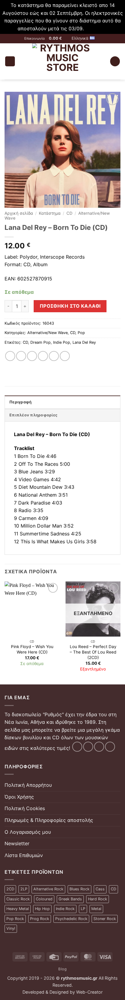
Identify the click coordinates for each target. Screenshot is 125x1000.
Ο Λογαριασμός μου (28, 832)
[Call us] (110, 747)
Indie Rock (65, 908)
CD (69, 213)
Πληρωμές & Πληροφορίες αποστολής (49, 820)
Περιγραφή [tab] (20, 402)
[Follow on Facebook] (77, 747)
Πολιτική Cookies (25, 808)
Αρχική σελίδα (19, 213)
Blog (62, 969)
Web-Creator (89, 992)
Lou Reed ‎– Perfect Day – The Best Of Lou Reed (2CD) (93, 652)
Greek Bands (70, 899)
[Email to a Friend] (43, 356)
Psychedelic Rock (71, 918)
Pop (81, 332)
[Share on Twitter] (32, 356)
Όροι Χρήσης (19, 797)
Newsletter (17, 843)
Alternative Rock (48, 889)
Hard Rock (97, 899)
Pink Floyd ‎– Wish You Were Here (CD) (32, 649)
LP (83, 908)
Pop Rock (15, 918)
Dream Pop (40, 342)
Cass (100, 889)
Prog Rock (39, 918)
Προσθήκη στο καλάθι (70, 306)
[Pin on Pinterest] (54, 356)
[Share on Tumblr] (65, 356)
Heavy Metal (17, 908)
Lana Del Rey (84, 342)
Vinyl (10, 928)
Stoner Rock (104, 918)
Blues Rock (79, 889)
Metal (96, 908)
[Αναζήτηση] (115, 61)
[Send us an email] (99, 747)
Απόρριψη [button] (96, 28)
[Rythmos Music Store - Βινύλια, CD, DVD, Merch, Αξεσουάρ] (62, 61)
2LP (23, 889)
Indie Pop (61, 342)
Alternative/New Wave (47, 332)
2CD (10, 889)
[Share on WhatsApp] (10, 356)
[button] (58, 38)
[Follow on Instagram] (88, 747)
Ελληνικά (80, 38)
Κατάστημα (50, 213)
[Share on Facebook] (21, 356)
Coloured (44, 899)
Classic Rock (18, 899)
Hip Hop (42, 908)
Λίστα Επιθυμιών (24, 855)
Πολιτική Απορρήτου (28, 785)
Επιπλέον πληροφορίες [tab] (33, 415)
